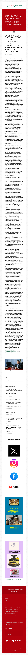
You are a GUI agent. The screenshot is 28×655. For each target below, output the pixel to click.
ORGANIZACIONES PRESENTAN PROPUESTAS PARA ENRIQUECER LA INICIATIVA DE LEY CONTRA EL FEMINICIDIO (14, 419)
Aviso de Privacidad (11, 632)
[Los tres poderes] (14, 6)
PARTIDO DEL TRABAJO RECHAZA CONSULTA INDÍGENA (13, 412)
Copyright (9, 634)
